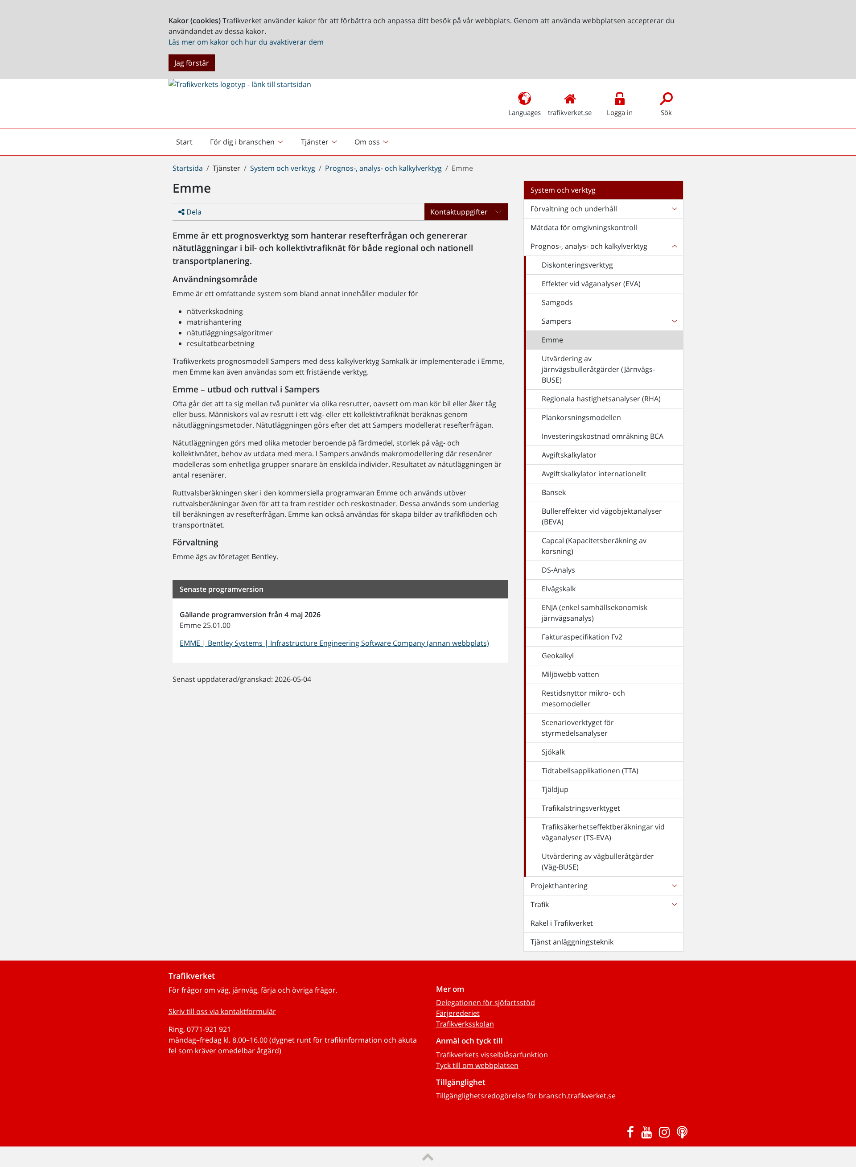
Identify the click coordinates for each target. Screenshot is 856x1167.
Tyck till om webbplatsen (477, 1065)
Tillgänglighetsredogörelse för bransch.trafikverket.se (526, 1096)
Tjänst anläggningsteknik (572, 942)
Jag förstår (191, 63)
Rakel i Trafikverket (562, 923)
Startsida (188, 168)
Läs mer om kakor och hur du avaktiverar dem (246, 42)
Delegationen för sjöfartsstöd (485, 1002)
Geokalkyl (558, 655)
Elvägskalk (559, 589)
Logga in (620, 112)
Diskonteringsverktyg (577, 265)
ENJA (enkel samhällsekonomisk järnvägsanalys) (594, 612)
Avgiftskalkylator (569, 455)
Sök (666, 112)
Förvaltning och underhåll (574, 209)
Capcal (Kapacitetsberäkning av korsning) (594, 546)
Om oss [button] (367, 142)
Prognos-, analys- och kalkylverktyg (383, 168)
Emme (552, 340)
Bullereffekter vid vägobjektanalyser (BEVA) (602, 516)
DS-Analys (558, 570)
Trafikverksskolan (465, 1024)
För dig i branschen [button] (242, 142)
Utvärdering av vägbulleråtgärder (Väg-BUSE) (598, 861)
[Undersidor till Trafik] (674, 904)
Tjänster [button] (315, 142)
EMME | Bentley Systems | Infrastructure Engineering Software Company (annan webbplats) (334, 643)
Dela (193, 212)
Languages (524, 112)
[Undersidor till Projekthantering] (674, 885)
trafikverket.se (570, 112)
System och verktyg (282, 168)
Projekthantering (559, 886)
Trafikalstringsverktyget (581, 808)
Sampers (557, 321)
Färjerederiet (458, 1013)
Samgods (557, 302)
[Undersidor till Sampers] (674, 321)
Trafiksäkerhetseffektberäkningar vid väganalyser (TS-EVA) (603, 832)
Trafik (540, 904)
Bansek (554, 492)
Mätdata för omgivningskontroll (584, 227)
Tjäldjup (555, 789)
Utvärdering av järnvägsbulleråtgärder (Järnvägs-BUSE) (598, 369)
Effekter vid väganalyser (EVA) (591, 284)
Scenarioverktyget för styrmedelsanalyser (578, 728)
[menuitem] (247, 141)
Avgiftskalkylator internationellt (594, 473)
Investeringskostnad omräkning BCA (602, 436)
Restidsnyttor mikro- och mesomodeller (583, 698)
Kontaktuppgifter (459, 212)
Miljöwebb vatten (570, 674)
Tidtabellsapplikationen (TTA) (590, 770)
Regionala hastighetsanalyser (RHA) (601, 399)
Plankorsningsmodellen (581, 417)
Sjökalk (553, 752)
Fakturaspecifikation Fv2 (582, 637)
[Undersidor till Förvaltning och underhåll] (674, 208)
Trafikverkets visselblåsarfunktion (492, 1055)
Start (188, 144)
